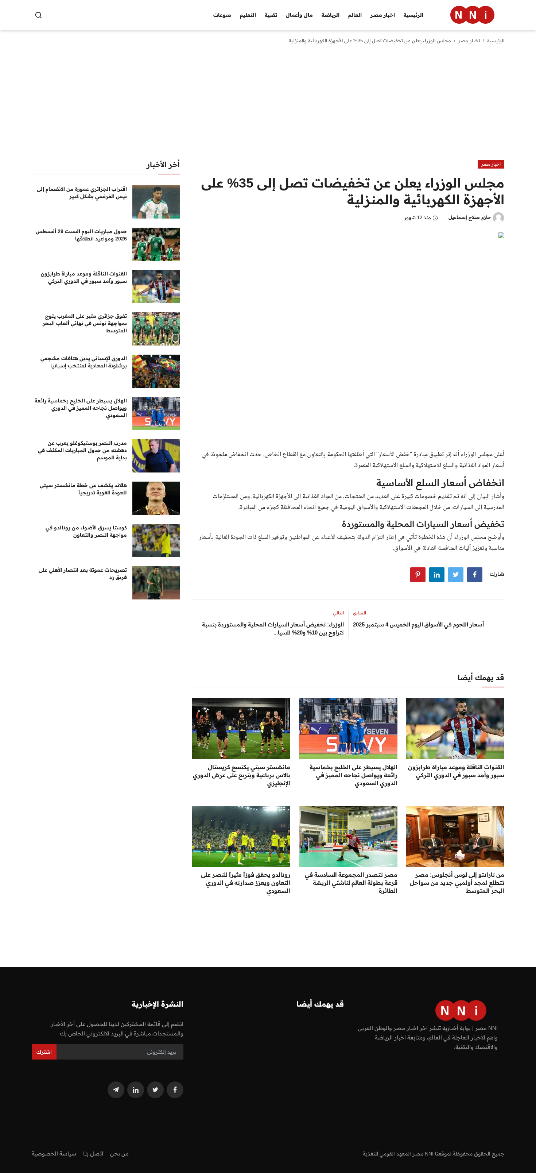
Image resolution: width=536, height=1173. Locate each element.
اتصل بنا (93, 1153)
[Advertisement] (268, 105)
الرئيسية (413, 15)
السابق (359, 613)
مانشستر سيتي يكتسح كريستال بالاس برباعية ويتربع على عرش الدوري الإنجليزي (241, 775)
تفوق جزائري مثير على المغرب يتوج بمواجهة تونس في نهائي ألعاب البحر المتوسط (85, 323)
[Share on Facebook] (474, 574)
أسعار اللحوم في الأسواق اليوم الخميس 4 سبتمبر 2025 (418, 624)
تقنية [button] (271, 15)
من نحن (119, 1153)
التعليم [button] (248, 15)
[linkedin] (135, 1089)
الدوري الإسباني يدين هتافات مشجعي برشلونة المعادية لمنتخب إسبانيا (83, 362)
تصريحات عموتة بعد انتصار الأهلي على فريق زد (83, 573)
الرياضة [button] (330, 15)
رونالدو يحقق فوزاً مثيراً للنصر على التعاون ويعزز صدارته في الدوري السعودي (245, 882)
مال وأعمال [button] (299, 15)
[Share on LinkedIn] (436, 574)
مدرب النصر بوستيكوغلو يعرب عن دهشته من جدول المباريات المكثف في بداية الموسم (82, 450)
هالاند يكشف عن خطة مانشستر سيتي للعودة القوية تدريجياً (83, 489)
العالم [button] (355, 15)
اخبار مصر (469, 40)
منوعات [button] (222, 15)
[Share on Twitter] (455, 574)
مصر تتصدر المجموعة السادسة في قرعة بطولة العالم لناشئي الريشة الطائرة (351, 882)
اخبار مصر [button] (382, 15)
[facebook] (175, 1089)
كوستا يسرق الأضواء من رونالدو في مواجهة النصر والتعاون (86, 531)
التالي (338, 613)
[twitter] (155, 1089)
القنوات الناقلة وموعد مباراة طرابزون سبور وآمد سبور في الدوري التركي (456, 771)
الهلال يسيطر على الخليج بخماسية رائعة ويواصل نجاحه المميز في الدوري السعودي (353, 775)
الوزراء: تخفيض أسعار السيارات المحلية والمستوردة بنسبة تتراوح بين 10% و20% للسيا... (273, 628)
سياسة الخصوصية (54, 1153)
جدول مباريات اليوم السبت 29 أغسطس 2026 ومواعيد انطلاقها (81, 235)
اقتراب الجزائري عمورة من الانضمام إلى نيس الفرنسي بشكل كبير (82, 193)
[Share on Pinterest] (418, 574)
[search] (38, 15)
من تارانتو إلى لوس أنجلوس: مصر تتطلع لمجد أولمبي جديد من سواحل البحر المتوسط (457, 882)
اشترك (44, 1052)
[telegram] (116, 1089)
